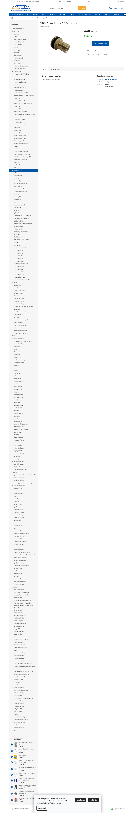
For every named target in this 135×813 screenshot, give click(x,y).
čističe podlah (18, 598)
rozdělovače (18, 122)
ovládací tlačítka (19, 480)
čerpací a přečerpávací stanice (23, 672)
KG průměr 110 (19, 266)
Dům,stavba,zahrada (18, 626)
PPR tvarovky (18, 176)
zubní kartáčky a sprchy (21, 424)
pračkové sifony (19, 304)
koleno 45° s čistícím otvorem (23, 109)
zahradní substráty (19, 717)
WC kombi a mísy (19, 494)
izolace (16, 242)
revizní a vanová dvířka (20, 312)
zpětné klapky (18, 213)
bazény (16, 650)
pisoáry (16, 502)
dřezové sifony (18, 293)
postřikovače (18, 712)
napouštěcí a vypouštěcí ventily (23, 307)
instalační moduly (19, 478)
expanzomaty (18, 130)
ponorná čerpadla (19, 661)
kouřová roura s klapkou (21, 93)
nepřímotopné (18, 58)
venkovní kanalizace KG (21, 264)
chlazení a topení (19, 461)
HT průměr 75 (19, 259)
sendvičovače (18, 387)
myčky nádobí (18, 451)
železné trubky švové (20, 184)
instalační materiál (19, 69)
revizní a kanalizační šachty (22, 280)
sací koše (16, 210)
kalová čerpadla (19, 658)
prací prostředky (19, 618)
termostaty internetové (21, 144)
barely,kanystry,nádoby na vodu (23, 698)
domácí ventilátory (19, 464)
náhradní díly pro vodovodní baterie (24, 555)
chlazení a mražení (19, 443)
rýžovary (16, 392)
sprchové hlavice (19, 510)
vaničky (16, 528)
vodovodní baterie (19, 531)
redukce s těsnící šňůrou (21, 74)
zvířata (16, 714)
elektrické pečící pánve (21, 429)
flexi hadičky (17, 315)
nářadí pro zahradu (19, 677)
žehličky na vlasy (19, 437)
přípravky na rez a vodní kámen (23, 603)
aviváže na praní (18, 621)
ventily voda (17, 200)
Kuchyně (14, 571)
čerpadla (16, 31)
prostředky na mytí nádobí (21, 592)
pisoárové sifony (19, 301)
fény (15, 349)
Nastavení (42, 808)
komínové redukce (19, 77)
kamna (16, 47)
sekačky (16, 685)
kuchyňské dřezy (19, 574)
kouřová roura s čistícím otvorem (24, 96)
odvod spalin (17, 71)
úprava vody (17, 317)
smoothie (17, 403)
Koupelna (14, 472)
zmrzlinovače (18, 432)
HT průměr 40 (19, 253)
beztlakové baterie (20, 539)
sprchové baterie (19, 550)
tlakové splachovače (20, 558)
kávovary (17, 355)
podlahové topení (19, 117)
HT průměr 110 (19, 261)
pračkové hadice (19, 518)
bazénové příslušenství (21, 648)
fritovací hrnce (18, 352)
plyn (15, 202)
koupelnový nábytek (20, 560)
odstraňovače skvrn (20, 623)
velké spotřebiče (19, 440)
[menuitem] (17, 14)
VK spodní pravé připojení (22, 154)
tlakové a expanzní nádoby (22, 125)
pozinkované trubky (20, 189)
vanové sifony (18, 285)
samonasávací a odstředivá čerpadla (25, 666)
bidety (16, 496)
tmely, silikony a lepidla (21, 690)
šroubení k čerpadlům (20, 331)
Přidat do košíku (102, 43)
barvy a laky (17, 629)
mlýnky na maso (19, 376)
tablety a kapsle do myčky (21, 595)
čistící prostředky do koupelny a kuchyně (23, 606)
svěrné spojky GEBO (20, 333)
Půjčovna (14, 733)
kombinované (18, 55)
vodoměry (17, 234)
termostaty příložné (20, 136)
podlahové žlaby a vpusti (21, 566)
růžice (16, 85)
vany (15, 523)
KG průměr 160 (19, 272)
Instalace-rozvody (17, 170)
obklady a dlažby (19, 693)
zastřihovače (18, 421)
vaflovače (17, 416)
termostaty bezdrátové (21, 138)
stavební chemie (19, 688)
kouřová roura (18, 90)
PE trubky (16, 194)
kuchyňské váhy (19, 363)
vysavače (17, 456)
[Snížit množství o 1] (91, 45)
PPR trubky (17, 173)
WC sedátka (17, 520)
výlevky (16, 499)
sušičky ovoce (18, 405)
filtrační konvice (19, 427)
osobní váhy (17, 384)
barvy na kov (18, 637)
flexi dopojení (18, 296)
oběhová (16, 34)
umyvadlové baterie (20, 542)
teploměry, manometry (21, 232)
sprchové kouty (18, 504)
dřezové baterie (19, 544)
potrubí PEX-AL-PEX (19, 120)
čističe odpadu (18, 613)
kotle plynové (18, 45)
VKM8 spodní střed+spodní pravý (24, 157)
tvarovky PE (17, 197)
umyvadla (17, 491)
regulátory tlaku (18, 323)
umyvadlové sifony (19, 291)
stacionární (17, 64)
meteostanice (18, 373)
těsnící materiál (18, 237)
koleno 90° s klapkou (20, 101)
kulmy (16, 368)
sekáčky (16, 411)
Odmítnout (81, 800)
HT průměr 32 (19, 250)
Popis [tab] (44, 69)
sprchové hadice (19, 512)
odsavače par (18, 446)
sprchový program (19, 507)
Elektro (14, 336)
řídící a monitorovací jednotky (23, 664)
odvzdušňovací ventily (20, 325)
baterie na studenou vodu (22, 552)
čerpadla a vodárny (19, 653)
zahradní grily (18, 696)
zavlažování (17, 701)
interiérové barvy (19, 631)
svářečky (17, 682)
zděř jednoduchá (19, 88)
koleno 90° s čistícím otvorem (23, 104)
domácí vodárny (19, 656)
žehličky (16, 435)
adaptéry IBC (18, 709)
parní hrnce (17, 379)
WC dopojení (17, 309)
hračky (16, 725)
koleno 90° (17, 98)
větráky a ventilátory (20, 470)
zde (60, 803)
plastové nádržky (19, 488)
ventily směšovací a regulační (22, 216)
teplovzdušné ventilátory (21, 467)
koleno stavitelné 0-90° (21, 112)
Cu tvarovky (17, 181)
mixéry (16, 371)
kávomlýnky (17, 357)
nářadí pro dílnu (18, 680)
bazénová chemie (19, 645)
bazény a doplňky (19, 642)
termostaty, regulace (20, 133)
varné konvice (18, 413)
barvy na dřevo (18, 634)
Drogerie (14, 587)
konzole (16, 162)
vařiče (16, 419)
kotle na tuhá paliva (20, 39)
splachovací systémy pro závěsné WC (25, 475)
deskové (16, 149)
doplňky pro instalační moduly (23, 483)
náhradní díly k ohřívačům (21, 66)
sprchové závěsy (19, 563)
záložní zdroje (18, 165)
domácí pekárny (19, 344)
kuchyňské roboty (19, 360)
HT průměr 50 (19, 256)
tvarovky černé (18, 186)
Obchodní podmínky (65, 1)
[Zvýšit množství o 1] (91, 42)
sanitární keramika (19, 486)
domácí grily (17, 347)
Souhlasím (93, 800)
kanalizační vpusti (19, 277)
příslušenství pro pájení (21, 320)
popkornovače (18, 381)
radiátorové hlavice (19, 221)
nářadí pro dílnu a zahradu (21, 674)
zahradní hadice (19, 704)
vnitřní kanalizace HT (20, 248)
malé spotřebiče (19, 339)
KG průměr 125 (19, 269)
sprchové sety (18, 515)
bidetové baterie (19, 536)
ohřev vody (17, 50)
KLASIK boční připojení (21, 152)
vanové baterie (18, 547)
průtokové (17, 61)
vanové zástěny (18, 526)
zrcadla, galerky (18, 568)
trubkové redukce (19, 79)
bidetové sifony (19, 299)
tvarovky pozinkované (20, 192)
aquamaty (17, 128)
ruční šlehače (18, 400)
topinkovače (18, 389)
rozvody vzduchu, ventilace (22, 240)
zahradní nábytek (19, 728)
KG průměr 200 (19, 275)
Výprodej (14, 730)
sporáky (16, 459)
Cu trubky (16, 178)
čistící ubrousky (18, 610)
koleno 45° (17, 106)
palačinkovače (18, 395)
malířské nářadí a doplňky (21, 640)
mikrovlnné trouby (19, 448)
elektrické (17, 53)
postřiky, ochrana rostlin (21, 720)
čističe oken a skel (19, 616)
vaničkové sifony (19, 288)
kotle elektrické (19, 42)
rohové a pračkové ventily (21, 218)
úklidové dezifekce (19, 590)
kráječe (16, 365)
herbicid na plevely (19, 722)
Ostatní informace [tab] (55, 69)
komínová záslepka (20, 82)
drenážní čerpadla (19, 669)
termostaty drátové (20, 141)
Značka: (44, 27)
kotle (15, 37)
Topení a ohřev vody (18, 29)
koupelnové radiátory (20, 160)
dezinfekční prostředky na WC (23, 600)
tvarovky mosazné (19, 205)
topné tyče (17, 168)
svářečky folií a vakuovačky (22, 408)
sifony (15, 283)
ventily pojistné (18, 226)
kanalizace (17, 245)
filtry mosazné (18, 208)
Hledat (82, 8)
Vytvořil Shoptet (119, 809)
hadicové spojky (19, 706)
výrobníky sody (18, 397)
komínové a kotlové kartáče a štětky (25, 114)
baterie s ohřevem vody (21, 534)
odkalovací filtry (18, 229)
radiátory (16, 146)
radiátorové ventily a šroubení (23, 224)
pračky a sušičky (19, 454)
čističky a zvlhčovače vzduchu (23, 341)
